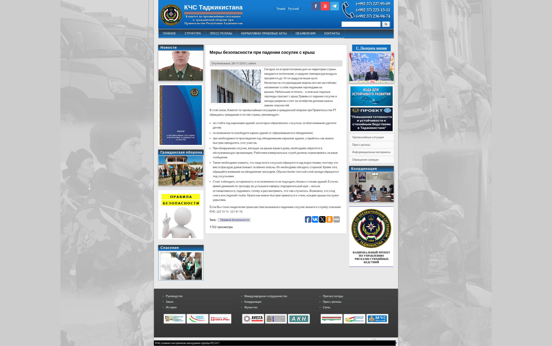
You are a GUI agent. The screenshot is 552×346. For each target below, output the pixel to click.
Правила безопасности (234, 220)
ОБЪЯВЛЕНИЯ (305, 33)
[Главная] (171, 24)
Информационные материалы (371, 152)
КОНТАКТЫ (332, 33)
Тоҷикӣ (280, 8)
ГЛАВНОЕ (169, 33)
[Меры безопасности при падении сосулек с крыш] (236, 103)
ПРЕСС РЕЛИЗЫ (221, 33)
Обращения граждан (365, 159)
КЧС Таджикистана (213, 7)
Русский (293, 8)
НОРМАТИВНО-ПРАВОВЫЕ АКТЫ (264, 33)
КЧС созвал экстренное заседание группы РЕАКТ (187, 343)
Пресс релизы (361, 144)
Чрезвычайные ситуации (368, 137)
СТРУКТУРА (193, 33)
